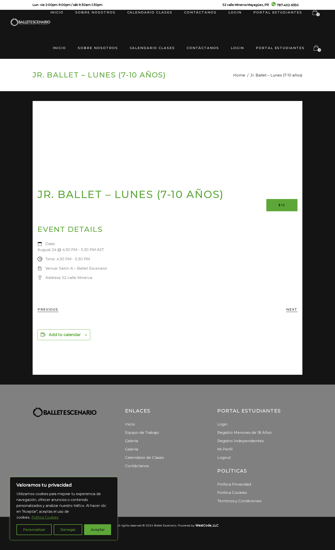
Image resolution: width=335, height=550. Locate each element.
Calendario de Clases (144, 457)
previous (48, 309)
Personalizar (34, 529)
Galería (131, 440)
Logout (224, 457)
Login (222, 424)
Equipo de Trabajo (142, 432)
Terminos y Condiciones (239, 501)
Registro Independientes (240, 440)
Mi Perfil (224, 449)
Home (239, 75)
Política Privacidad (234, 484)
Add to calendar (65, 334)
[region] (64, 508)
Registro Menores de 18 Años (244, 432)
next (291, 309)
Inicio (130, 424)
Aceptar (98, 529)
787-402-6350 (288, 5)
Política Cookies (44, 517)
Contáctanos (137, 465)
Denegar (68, 529)
